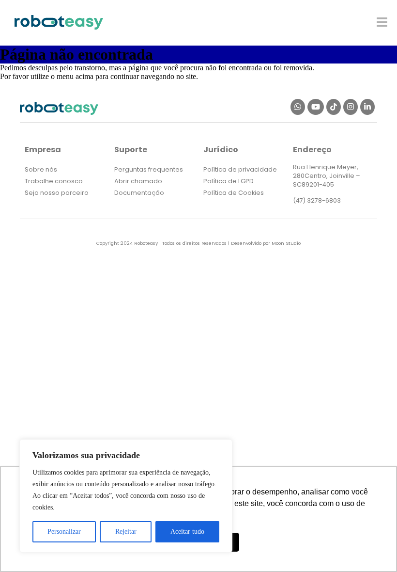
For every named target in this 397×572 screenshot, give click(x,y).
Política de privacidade (240, 169)
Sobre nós (41, 169)
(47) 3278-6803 (317, 200)
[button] (382, 22)
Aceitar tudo (187, 531)
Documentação (139, 193)
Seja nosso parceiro (57, 193)
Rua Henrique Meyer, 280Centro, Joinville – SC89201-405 (326, 176)
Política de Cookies (233, 193)
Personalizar (64, 531)
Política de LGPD (228, 181)
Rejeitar (126, 531)
